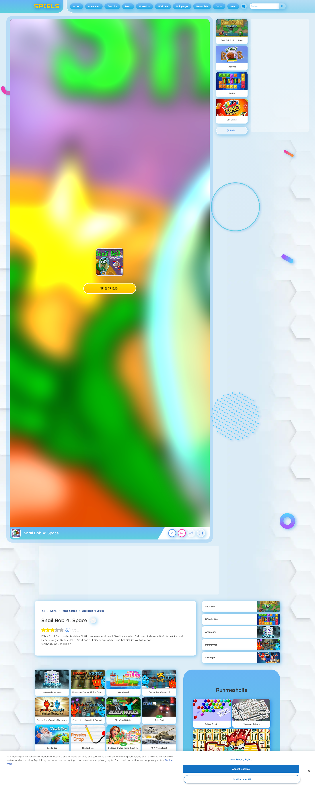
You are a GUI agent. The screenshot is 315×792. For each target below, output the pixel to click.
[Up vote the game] (172, 533)
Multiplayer (182, 6)
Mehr (233, 6)
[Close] (309, 771)
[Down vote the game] (182, 533)
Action (76, 6)
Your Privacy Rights (241, 759)
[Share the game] (191, 533)
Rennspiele (202, 6)
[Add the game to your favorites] (93, 620)
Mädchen (163, 6)
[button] (244, 6)
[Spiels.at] (43, 611)
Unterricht (144, 6)
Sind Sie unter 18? (242, 779)
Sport (219, 6)
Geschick (112, 6)
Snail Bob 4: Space (93, 610)
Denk (128, 6)
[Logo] (46, 6)
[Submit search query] (282, 6)
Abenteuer (93, 6)
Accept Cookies (241, 768)
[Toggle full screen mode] (201, 533)
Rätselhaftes (69, 610)
